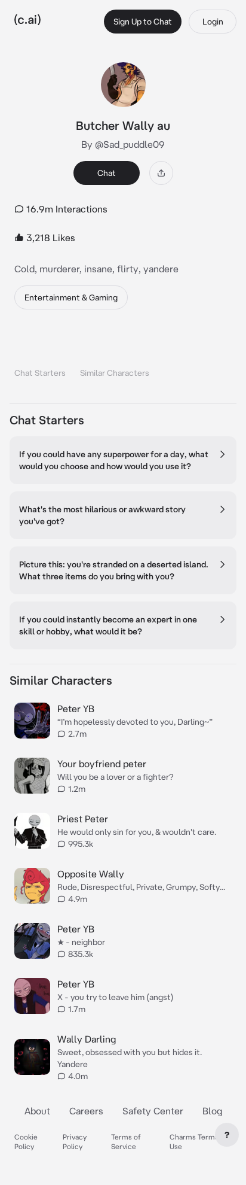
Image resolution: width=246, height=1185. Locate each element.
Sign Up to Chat (142, 21)
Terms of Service (126, 1141)
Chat (106, 173)
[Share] (161, 173)
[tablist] (123, 357)
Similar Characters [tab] (114, 373)
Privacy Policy (75, 1141)
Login (212, 21)
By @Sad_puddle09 (123, 144)
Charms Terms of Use (198, 1141)
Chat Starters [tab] (40, 373)
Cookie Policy (26, 1141)
